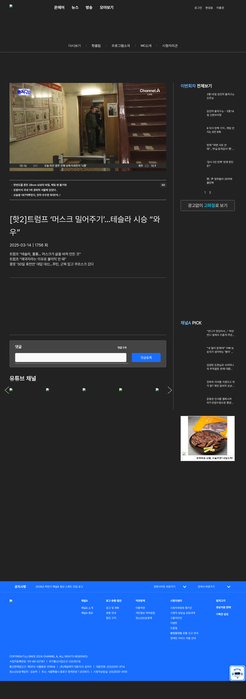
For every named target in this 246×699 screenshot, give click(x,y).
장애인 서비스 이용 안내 (183, 638)
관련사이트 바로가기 (164, 586)
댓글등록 (146, 358)
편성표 (209, 8)
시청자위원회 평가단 (181, 608)
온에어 (59, 7)
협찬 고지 (111, 618)
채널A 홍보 (87, 613)
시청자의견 (170, 45)
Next (170, 390)
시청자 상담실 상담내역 (182, 613)
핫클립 (96, 45)
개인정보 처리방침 (145, 613)
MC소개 (146, 45)
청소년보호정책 (144, 618)
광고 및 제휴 (112, 608)
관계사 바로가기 (206, 586)
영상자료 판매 (223, 607)
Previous (7, 390)
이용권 (220, 8)
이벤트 (173, 623)
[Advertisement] (139, 305)
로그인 (198, 8)
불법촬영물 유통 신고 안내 (184, 633)
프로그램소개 (120, 45)
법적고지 (220, 600)
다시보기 (74, 45)
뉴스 (75, 7)
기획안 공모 (222, 614)
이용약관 (140, 608)
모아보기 (106, 7)
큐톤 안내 (111, 613)
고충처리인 (176, 618)
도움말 (173, 628)
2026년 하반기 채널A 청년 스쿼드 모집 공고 (59, 586)
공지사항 (20, 586)
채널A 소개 (87, 608)
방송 (89, 7)
